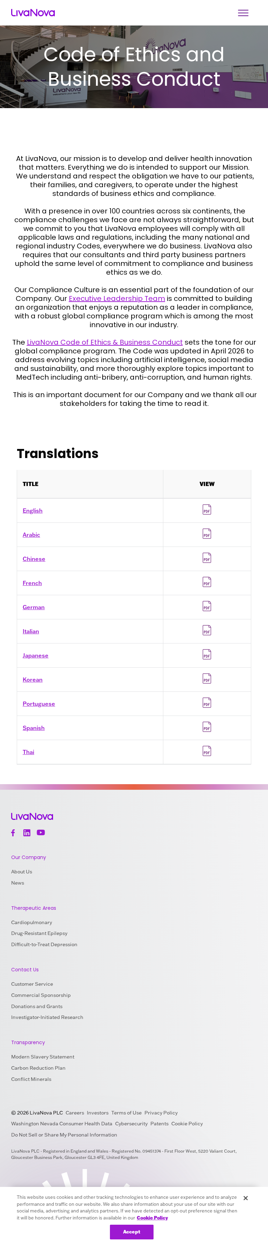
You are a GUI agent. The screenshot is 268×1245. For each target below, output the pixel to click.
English (33, 510)
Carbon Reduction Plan (38, 1068)
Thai (28, 751)
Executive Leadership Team (117, 298)
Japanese (36, 655)
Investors (98, 1113)
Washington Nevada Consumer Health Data (61, 1123)
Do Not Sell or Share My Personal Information (64, 1135)
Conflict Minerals (31, 1079)
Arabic (31, 534)
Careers (75, 1113)
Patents (159, 1123)
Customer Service (32, 984)
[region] (134, 1216)
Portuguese (39, 703)
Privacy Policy (161, 1113)
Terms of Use (126, 1113)
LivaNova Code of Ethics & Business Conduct (105, 342)
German (34, 607)
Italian (31, 631)
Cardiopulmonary (31, 922)
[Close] (245, 1198)
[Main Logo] (33, 13)
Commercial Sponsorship (41, 995)
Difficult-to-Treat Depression (44, 944)
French (32, 582)
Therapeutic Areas (33, 908)
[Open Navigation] (243, 13)
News (17, 883)
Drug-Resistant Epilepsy (39, 933)
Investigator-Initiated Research (47, 1017)
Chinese (34, 558)
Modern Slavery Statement (42, 1057)
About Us (21, 871)
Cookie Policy (187, 1123)
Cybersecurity (131, 1123)
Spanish (34, 727)
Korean (33, 679)
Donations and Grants (36, 1006)
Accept (131, 1232)
